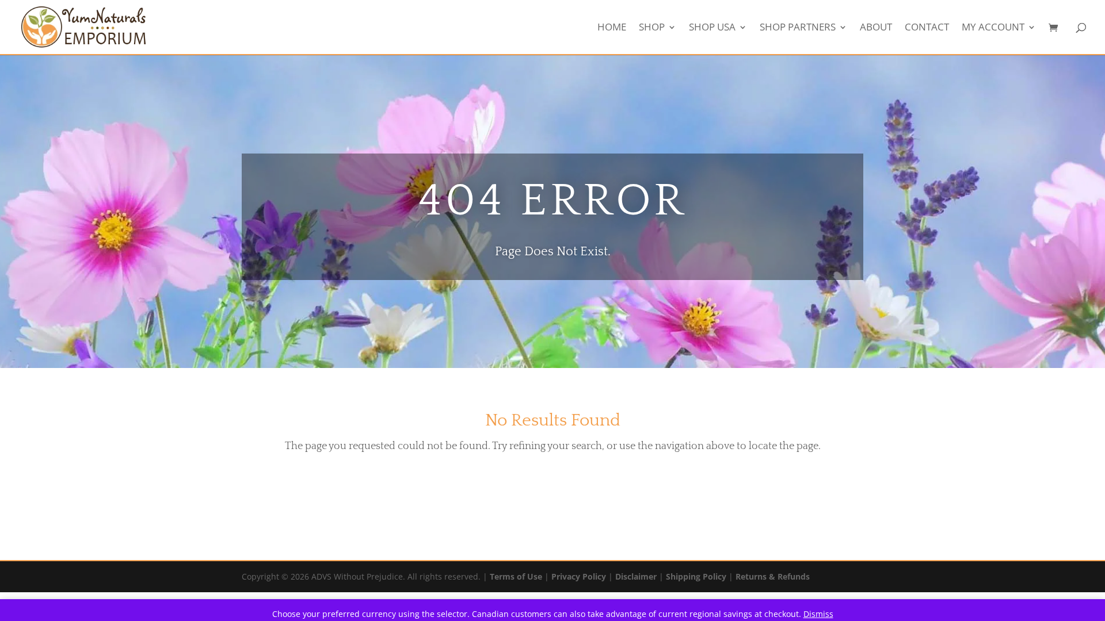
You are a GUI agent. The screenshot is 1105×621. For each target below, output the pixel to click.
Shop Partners (798, 28)
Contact (927, 28)
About (876, 28)
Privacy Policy (578, 576)
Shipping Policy (696, 576)
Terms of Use (516, 576)
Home (611, 28)
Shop (652, 28)
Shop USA (712, 28)
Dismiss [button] (818, 613)
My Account (993, 28)
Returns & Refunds (773, 576)
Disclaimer (636, 576)
